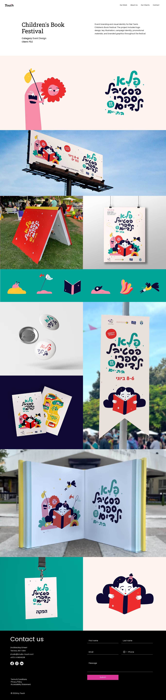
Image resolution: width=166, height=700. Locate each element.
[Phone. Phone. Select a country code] (125, 651)
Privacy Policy (16, 682)
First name (91, 636)
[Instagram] (17, 663)
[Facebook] (12, 663)
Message (91, 658)
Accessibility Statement (21, 684)
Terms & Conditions (19, 679)
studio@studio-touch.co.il (21, 654)
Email (90, 647)
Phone (123, 647)
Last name (125, 636)
